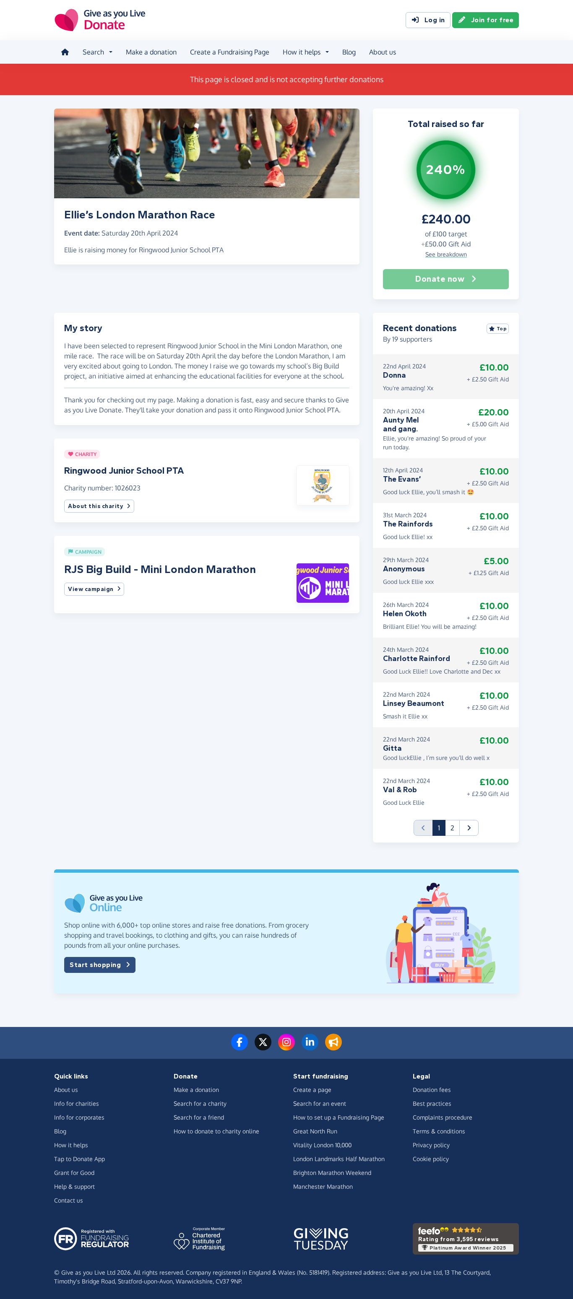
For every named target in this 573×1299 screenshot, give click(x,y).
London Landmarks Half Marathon (339, 1158)
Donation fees (432, 1089)
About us (382, 52)
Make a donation (151, 52)
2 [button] (452, 828)
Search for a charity (200, 1103)
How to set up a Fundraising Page (338, 1117)
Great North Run (315, 1131)
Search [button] (93, 52)
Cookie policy (431, 1158)
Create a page (312, 1089)
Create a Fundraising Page (229, 52)
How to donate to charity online (216, 1131)
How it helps (71, 1145)
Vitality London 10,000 (322, 1145)
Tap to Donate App (79, 1158)
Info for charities (76, 1103)
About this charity (95, 506)
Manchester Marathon (323, 1186)
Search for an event (319, 1103)
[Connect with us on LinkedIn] (310, 1047)
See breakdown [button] (446, 254)
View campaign (91, 589)
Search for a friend (199, 1117)
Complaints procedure (442, 1117)
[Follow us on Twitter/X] (263, 1047)
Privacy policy (431, 1145)
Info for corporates (79, 1117)
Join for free (492, 20)
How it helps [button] (301, 52)
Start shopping (95, 965)
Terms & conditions (439, 1131)
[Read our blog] (333, 1047)
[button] (322, 484)
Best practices (432, 1103)
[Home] (65, 52)
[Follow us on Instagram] (286, 1047)
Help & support (74, 1186)
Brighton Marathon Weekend (332, 1172)
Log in (435, 20)
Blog (349, 52)
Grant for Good (74, 1172)
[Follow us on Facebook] (239, 1047)
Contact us (68, 1200)
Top (502, 329)
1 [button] (441, 827)
